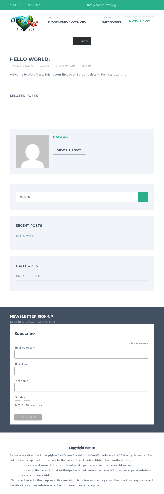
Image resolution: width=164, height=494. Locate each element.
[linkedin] (133, 5)
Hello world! (26, 236)
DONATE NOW (139, 20)
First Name (21, 364)
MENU (84, 41)
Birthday (19, 397)
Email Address (24, 348)
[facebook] (121, 5)
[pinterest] (151, 5)
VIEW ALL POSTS (69, 150)
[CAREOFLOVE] (24, 23)
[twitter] (127, 5)
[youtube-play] (145, 5)
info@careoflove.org (101, 5)
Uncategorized (65, 65)
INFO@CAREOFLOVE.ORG (66, 21)
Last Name (21, 380)
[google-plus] (139, 5)
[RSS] (145, 138)
